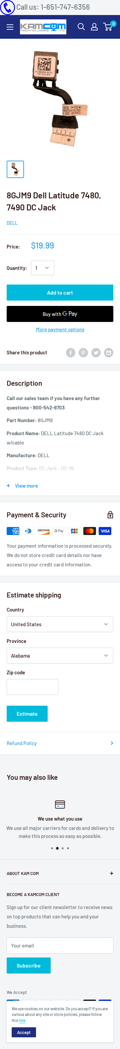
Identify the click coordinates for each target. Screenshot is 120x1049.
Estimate (27, 713)
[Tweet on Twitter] (96, 352)
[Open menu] (10, 27)
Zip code (16, 672)
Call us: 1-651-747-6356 (53, 6)
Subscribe (29, 965)
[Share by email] (108, 352)
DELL (12, 223)
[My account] (94, 26)
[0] (108, 27)
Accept (24, 1032)
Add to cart (60, 292)
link (22, 1020)
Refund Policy (22, 743)
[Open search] (81, 26)
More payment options (60, 329)
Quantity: (17, 268)
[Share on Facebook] (70, 352)
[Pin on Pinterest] (83, 352)
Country (15, 609)
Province (16, 641)
